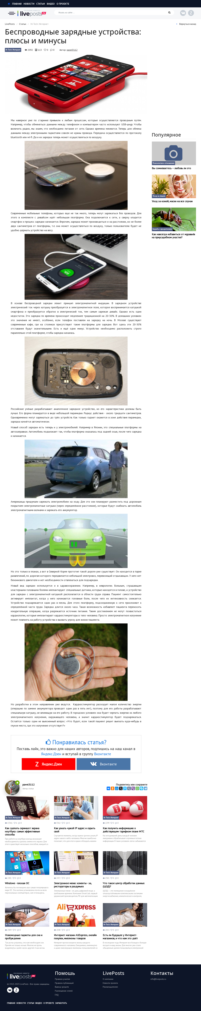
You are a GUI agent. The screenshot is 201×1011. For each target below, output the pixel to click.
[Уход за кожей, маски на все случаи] (174, 186)
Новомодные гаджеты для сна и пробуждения (23, 936)
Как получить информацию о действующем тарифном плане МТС (123, 830)
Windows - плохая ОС (17, 883)
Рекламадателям (110, 986)
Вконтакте (102, 754)
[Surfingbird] (125, 788)
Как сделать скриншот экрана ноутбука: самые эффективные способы (22, 831)
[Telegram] (145, 788)
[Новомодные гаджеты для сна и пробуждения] (27, 915)
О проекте (63, 3)
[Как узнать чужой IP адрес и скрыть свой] (76, 808)
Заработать (61, 1003)
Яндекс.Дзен (51, 754)
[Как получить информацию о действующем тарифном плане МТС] (125, 808)
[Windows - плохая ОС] (27, 863)
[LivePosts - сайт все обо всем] (32, 13)
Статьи (40, 3)
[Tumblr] (129, 788)
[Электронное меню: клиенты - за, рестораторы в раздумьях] (76, 863)
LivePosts (10, 23)
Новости (29, 3)
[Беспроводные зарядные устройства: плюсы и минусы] (76, 84)
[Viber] (133, 788)
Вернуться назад (187, 23)
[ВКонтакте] (108, 788)
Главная (16, 3)
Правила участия (62, 979)
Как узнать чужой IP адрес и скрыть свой (74, 830)
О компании (108, 979)
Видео (51, 3)
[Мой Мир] (116, 788)
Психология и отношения (163, 163)
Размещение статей (64, 990)
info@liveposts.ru (158, 979)
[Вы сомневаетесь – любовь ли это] (174, 153)
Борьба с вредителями (162, 229)
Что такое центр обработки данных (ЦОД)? (123, 885)
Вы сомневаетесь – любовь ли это (171, 168)
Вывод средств (62, 986)
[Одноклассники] (112, 788)
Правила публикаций (64, 983)
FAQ (57, 994)
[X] (121, 788)
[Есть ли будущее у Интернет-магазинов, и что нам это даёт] (125, 915)
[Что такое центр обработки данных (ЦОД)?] (125, 863)
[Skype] (141, 788)
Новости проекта (110, 983)
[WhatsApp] (137, 788)
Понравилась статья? (78, 742)
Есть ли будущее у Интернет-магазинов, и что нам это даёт (120, 936)
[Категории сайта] (11, 13)
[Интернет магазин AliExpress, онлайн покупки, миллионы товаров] (76, 915)
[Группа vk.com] (183, 13)
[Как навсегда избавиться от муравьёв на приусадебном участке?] (174, 219)
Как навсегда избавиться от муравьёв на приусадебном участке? (173, 236)
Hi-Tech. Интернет (13, 50)
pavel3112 (72, 49)
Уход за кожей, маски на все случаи (172, 201)
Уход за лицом (159, 196)
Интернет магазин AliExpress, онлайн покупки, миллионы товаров (75, 936)
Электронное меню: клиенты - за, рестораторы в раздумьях (73, 885)
